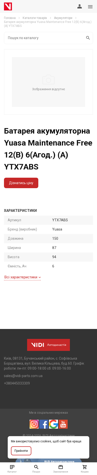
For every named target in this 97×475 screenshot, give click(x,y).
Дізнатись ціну (21, 183)
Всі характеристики (20, 277)
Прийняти (21, 451)
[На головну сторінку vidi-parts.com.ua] (8, 6)
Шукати (88, 38)
